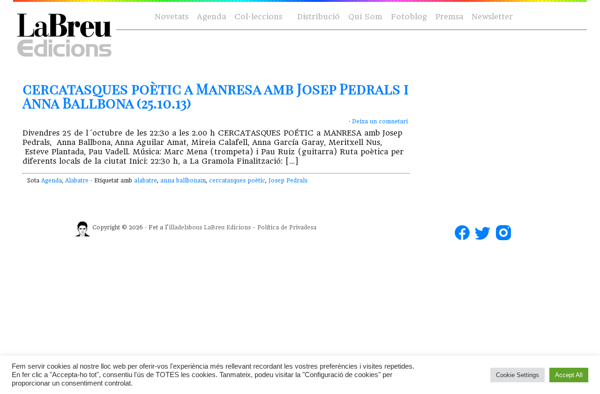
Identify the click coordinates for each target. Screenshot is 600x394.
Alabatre (77, 180)
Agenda (211, 16)
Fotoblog (409, 16)
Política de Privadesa (286, 227)
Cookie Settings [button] (517, 375)
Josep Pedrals (288, 180)
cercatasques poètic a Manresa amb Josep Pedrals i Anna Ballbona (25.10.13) (215, 95)
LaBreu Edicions (227, 227)
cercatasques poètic (237, 180)
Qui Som (365, 16)
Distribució (318, 16)
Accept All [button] (569, 375)
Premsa (449, 16)
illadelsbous (185, 227)
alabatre (145, 180)
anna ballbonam (183, 180)
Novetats (171, 16)
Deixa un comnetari (380, 121)
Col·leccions (257, 17)
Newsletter (492, 16)
